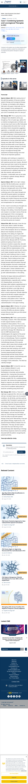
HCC (3, 463)
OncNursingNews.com (14, 669)
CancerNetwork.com (14, 666)
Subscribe (20, 452)
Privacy (14, 673)
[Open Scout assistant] (20, 2)
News (16, 705)
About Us (14, 660)
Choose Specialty (12, 6)
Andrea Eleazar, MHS (8, 496)
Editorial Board (14, 676)
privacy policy (5, 456)
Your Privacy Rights (14, 678)
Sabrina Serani (6, 582)
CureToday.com (14, 665)
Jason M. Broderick (7, 553)
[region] (14, 769)
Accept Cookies (14, 781)
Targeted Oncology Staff (8, 524)
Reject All (14, 777)
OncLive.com (14, 668)
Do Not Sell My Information (14, 671)
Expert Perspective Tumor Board (12, 13)
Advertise (14, 661)
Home (2, 13)
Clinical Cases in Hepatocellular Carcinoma (15, 463)
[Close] (26, 756)
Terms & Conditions (14, 674)
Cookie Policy (24, 770)
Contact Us (14, 663)
